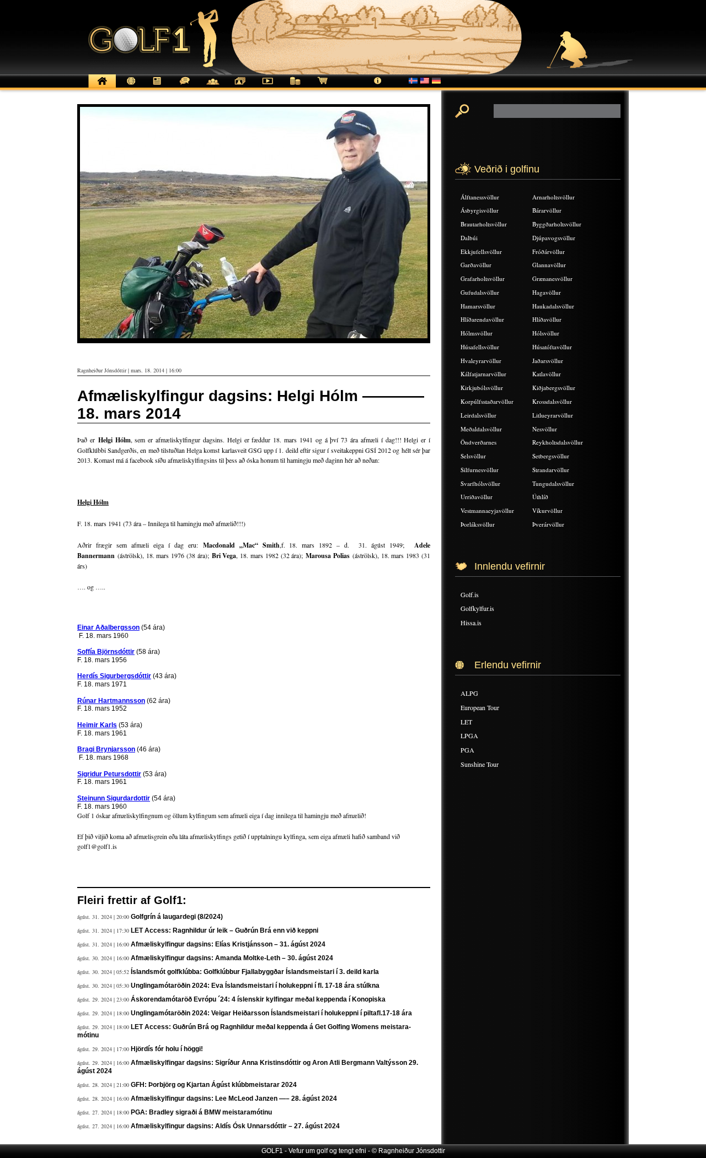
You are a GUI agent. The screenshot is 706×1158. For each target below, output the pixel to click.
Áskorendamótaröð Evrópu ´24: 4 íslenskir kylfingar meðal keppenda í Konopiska (258, 999)
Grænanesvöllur (552, 278)
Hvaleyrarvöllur (481, 360)
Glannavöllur (549, 265)
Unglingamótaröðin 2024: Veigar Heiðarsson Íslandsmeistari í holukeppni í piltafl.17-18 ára (271, 1013)
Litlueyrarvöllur (552, 415)
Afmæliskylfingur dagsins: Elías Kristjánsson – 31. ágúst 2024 (228, 944)
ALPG (469, 693)
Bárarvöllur (546, 210)
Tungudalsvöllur (553, 483)
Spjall (185, 86)
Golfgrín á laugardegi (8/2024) (177, 917)
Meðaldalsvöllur (481, 429)
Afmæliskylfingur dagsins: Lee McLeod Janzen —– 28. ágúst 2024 (234, 1098)
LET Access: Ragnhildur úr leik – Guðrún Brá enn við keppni (224, 930)
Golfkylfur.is (477, 608)
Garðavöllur (476, 265)
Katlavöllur (546, 374)
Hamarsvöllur (478, 306)
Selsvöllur (473, 456)
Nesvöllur (544, 429)
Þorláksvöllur (478, 524)
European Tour (480, 707)
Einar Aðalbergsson (108, 627)
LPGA (469, 735)
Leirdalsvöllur (478, 415)
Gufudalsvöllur (480, 292)
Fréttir (129, 86)
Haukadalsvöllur (553, 306)
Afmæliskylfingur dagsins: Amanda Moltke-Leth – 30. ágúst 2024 (232, 958)
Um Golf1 (378, 86)
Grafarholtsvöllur (483, 278)
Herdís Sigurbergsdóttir (114, 676)
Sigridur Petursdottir (109, 774)
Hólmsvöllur (477, 333)
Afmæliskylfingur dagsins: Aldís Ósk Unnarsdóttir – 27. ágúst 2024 (235, 1126)
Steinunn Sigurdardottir (113, 798)
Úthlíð (540, 497)
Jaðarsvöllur (547, 360)
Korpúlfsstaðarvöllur (487, 401)
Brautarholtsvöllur (484, 224)
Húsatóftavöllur (552, 347)
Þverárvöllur (548, 524)
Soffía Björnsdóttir (106, 652)
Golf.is (470, 594)
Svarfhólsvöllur (480, 483)
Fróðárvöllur (548, 251)
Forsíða (102, 86)
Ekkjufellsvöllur (481, 251)
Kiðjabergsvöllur (553, 387)
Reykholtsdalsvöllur (557, 442)
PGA (467, 749)
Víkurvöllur (547, 510)
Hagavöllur (546, 292)
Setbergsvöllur (550, 456)
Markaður (295, 86)
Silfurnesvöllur (480, 470)
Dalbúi (469, 238)
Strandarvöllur (550, 470)
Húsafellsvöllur (480, 347)
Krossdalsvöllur (552, 401)
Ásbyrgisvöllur (480, 210)
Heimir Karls (97, 725)
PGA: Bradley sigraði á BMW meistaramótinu (201, 1112)
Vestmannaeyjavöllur (487, 510)
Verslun (322, 86)
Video (267, 86)
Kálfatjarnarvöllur (483, 374)
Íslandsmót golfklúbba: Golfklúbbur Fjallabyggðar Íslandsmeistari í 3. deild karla (255, 972)
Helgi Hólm (93, 502)
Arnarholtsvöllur (553, 197)
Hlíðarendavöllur (482, 319)
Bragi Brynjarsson (106, 749)
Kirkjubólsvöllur (482, 387)
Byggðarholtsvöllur (556, 224)
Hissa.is (471, 622)
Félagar (212, 86)
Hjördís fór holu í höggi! (167, 1049)
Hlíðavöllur (546, 319)
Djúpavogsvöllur (553, 238)
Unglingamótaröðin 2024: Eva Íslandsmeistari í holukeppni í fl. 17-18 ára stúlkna (255, 985)
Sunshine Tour (480, 764)
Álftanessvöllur (480, 197)
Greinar (157, 86)
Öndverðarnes (478, 442)
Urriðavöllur (477, 497)
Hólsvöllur (545, 333)
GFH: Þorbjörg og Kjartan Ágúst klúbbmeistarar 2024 (214, 1085)
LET (466, 721)
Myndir (240, 86)
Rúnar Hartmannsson (111, 701)
